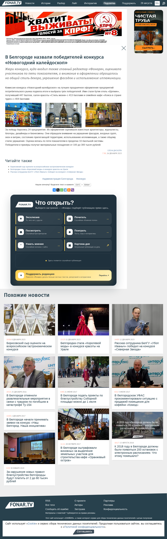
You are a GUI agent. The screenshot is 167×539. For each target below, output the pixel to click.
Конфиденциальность (115, 509)
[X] (57, 190)
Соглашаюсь (84, 531)
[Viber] (72, 190)
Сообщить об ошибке (56, 509)
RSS (47, 500)
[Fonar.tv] (12, 3)
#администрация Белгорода (57, 178)
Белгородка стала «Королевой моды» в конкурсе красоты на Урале (39, 169)
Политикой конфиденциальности (84, 527)
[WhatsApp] (61, 190)
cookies (69, 518)
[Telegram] (65, 190)
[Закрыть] (124, 48)
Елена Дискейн (115, 150)
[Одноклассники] (68, 190)
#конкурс (81, 178)
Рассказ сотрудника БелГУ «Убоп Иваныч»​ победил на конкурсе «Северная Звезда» (46, 172)
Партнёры (109, 500)
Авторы (78, 505)
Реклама (108, 505)
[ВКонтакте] (54, 190)
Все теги (50, 505)
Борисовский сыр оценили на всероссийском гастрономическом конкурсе (42, 166)
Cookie (32, 523)
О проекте (80, 500)
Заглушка (79, 509)
